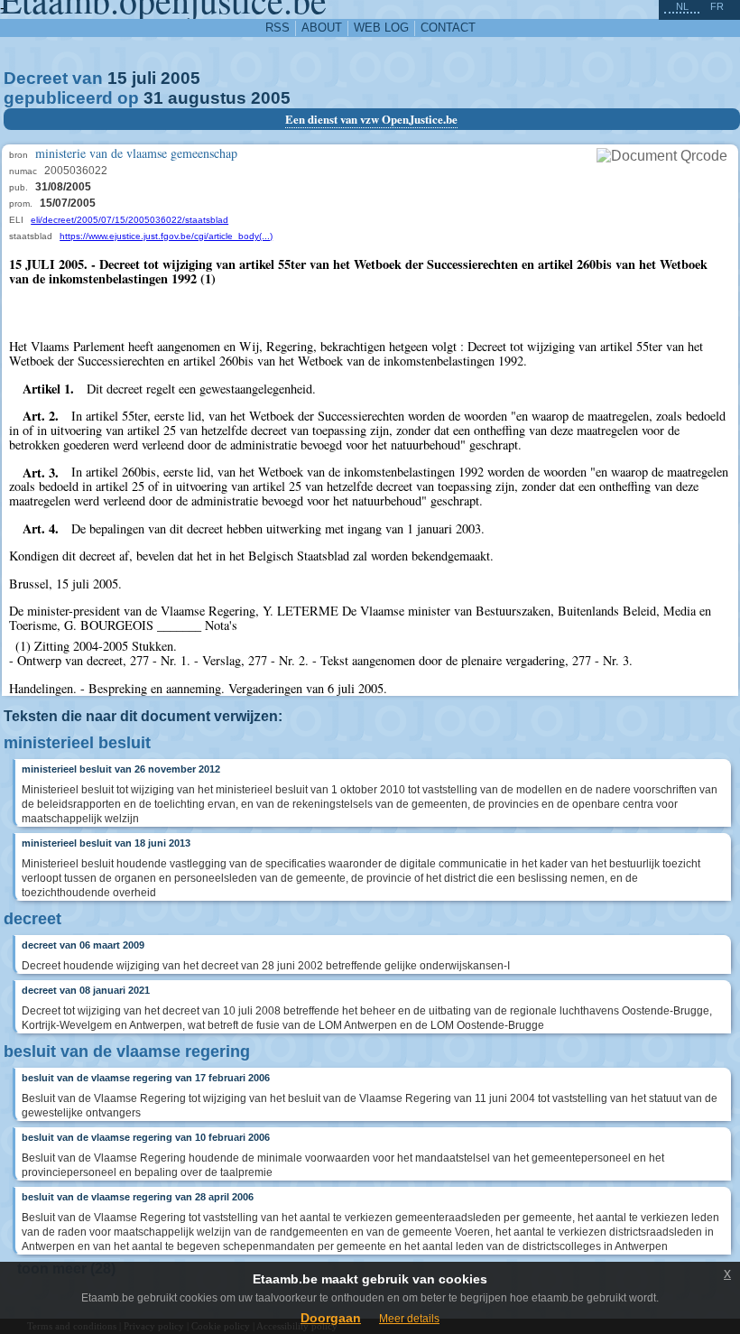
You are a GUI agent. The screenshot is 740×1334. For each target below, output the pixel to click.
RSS (277, 27)
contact (448, 27)
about (321, 27)
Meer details (409, 1318)
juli (144, 78)
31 (153, 97)
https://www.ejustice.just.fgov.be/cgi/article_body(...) (166, 236)
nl (682, 6)
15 (117, 78)
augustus (207, 97)
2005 (180, 78)
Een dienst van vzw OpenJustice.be (371, 119)
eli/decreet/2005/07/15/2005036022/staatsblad (129, 220)
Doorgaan (331, 1318)
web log (381, 27)
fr (717, 6)
